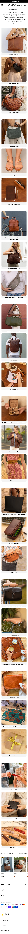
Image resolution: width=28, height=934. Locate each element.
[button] (25, 5)
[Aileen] (27, 877)
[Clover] (20, 864)
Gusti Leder (7, 930)
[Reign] (7, 864)
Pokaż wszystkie (22, 853)
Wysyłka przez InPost (14, 1)
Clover (15, 873)
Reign (2, 873)
